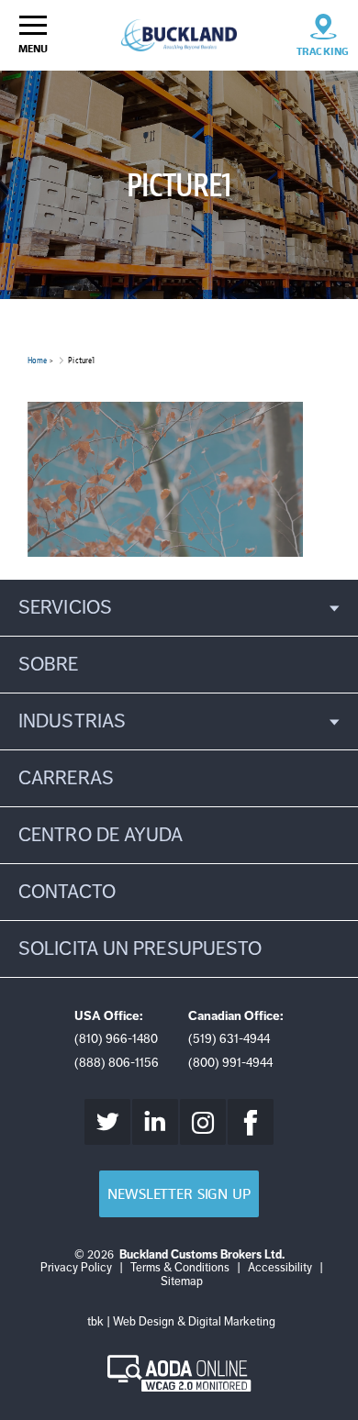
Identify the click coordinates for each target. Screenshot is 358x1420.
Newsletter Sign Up (178, 1194)
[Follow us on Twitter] (107, 1122)
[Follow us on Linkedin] (155, 1122)
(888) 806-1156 (116, 1063)
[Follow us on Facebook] (251, 1122)
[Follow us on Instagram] (203, 1122)
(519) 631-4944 (229, 1039)
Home (37, 360)
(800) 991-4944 (230, 1063)
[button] (179, 608)
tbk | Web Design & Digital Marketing (181, 1321)
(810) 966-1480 (116, 1039)
